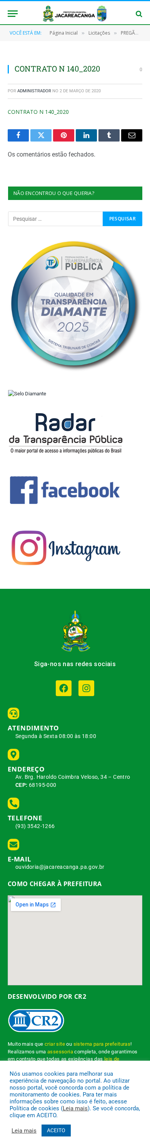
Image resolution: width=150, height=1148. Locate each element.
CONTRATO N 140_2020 (38, 111)
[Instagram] (86, 688)
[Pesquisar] (138, 13)
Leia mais (75, 1108)
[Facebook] (64, 688)
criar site (55, 1044)
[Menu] (13, 13)
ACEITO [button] (56, 1130)
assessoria (60, 1052)
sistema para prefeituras (102, 1044)
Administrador (34, 90)
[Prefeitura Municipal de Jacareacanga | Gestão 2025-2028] (75, 13)
